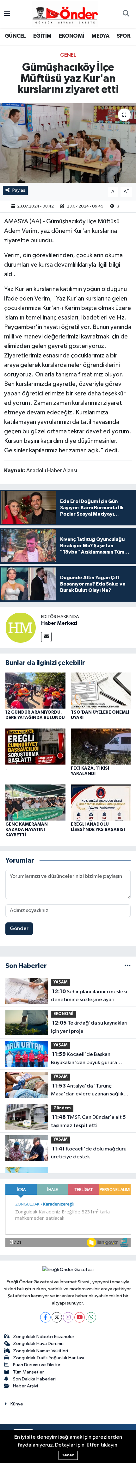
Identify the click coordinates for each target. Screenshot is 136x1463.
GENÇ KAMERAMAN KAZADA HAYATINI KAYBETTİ (26, 829)
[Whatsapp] (91, 1317)
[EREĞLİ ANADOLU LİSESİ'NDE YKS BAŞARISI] (101, 802)
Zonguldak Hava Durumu (38, 1343)
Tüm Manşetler (28, 1372)
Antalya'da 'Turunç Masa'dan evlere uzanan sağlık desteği (87, 1090)
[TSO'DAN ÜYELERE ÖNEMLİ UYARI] (101, 690)
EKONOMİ (71, 36)
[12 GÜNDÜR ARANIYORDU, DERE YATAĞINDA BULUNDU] (35, 690)
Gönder (19, 928)
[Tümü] (128, 966)
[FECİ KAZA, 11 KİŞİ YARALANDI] (101, 746)
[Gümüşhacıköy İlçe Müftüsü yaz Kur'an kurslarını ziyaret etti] (68, 143)
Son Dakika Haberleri (34, 1379)
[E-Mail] (46, 637)
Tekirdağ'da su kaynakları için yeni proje (89, 1027)
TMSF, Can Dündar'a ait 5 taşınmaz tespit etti (88, 1121)
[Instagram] (68, 1317)
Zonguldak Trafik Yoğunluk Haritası (48, 1357)
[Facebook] (45, 1317)
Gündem (62, 1108)
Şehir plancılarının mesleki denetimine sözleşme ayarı (89, 996)
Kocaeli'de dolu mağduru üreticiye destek (89, 1153)
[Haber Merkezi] (20, 627)
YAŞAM (60, 982)
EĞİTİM (42, 36)
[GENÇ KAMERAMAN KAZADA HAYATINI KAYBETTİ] (35, 802)
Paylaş (18, 190)
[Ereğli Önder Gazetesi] (65, 14)
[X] (57, 1317)
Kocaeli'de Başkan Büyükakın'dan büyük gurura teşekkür (84, 1059)
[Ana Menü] (7, 14)
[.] (35, 746)
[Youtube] (79, 1317)
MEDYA (100, 36)
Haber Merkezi (59, 623)
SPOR (124, 36)
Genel (68, 55)
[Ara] (126, 14)
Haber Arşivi (25, 1386)
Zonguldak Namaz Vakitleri (40, 1350)
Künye (16, 1404)
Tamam (68, 1455)
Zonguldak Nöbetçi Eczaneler (43, 1336)
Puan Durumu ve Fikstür (36, 1364)
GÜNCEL (15, 36)
